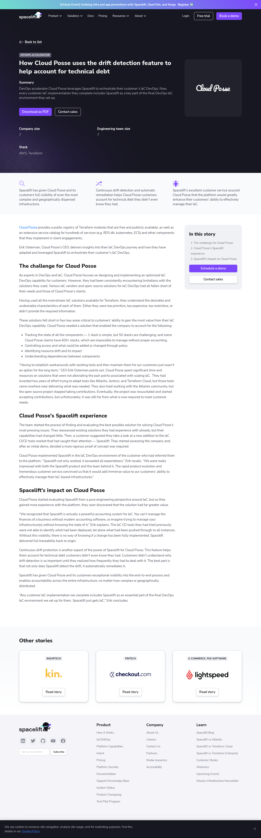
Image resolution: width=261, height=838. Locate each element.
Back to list (33, 42)
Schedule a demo (213, 268)
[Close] (255, 828)
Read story (54, 692)
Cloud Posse (28, 227)
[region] (130, 829)
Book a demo (229, 16)
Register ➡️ (185, 5)
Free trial (203, 16)
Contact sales (68, 112)
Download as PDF (35, 112)
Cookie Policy (31, 831)
